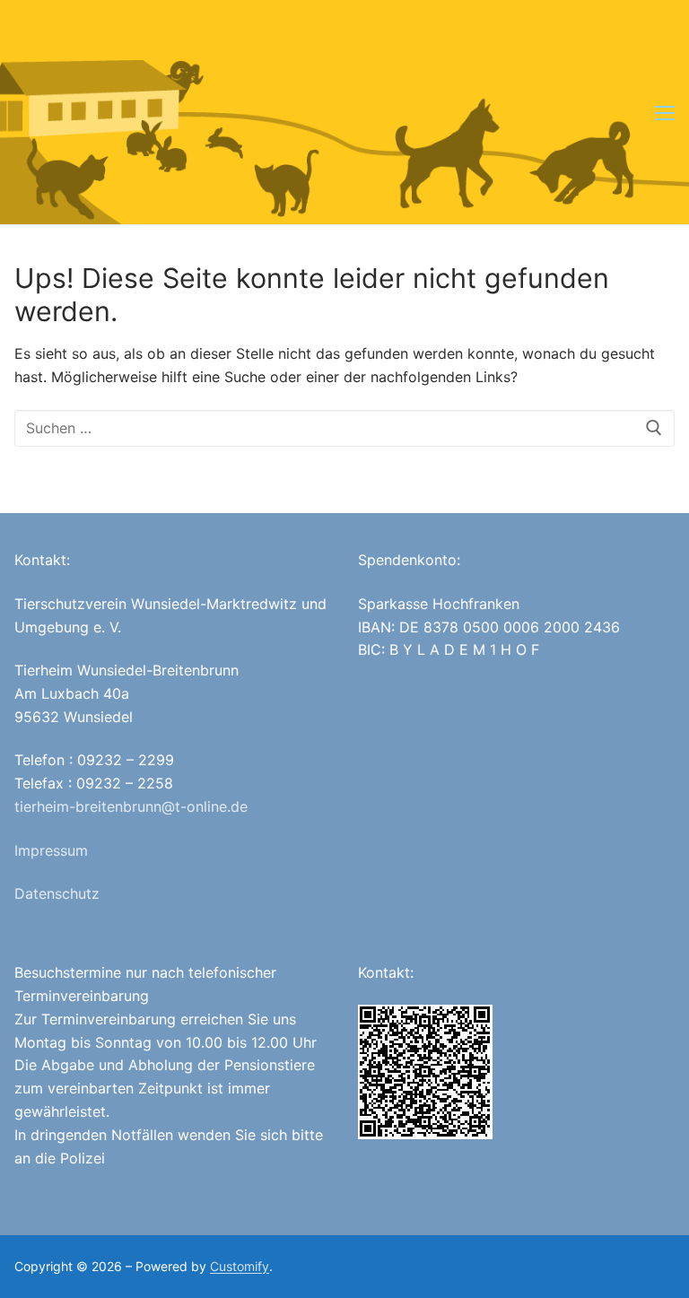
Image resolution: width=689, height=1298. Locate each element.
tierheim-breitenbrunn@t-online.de (131, 806)
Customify (239, 1266)
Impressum (51, 850)
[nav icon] (665, 112)
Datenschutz (57, 893)
